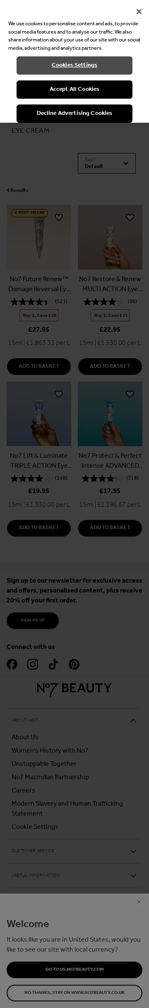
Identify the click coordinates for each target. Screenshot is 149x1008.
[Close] (139, 11)
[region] (74, 61)
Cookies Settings (74, 65)
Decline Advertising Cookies (75, 113)
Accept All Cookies (75, 89)
